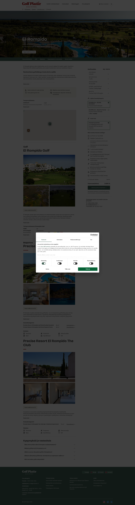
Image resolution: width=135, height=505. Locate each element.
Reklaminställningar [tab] (75, 239)
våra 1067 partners (46, 246)
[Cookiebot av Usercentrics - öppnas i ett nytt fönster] (91, 235)
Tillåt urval (67, 269)
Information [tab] (59, 239)
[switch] (60, 263)
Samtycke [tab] (43, 239)
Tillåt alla (88, 269)
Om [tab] (91, 239)
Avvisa (47, 269)
